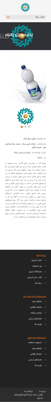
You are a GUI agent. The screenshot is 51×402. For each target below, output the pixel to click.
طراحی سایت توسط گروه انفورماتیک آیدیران (28, 396)
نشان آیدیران (36, 260)
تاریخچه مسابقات (35, 342)
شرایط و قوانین (36, 307)
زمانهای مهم (37, 301)
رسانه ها (38, 283)
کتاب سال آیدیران (34, 277)
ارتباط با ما (28, 391)
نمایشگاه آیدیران (35, 271)
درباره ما (42, 391)
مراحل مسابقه (36, 312)
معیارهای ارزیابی (35, 318)
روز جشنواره (37, 266)
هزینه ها (38, 324)
